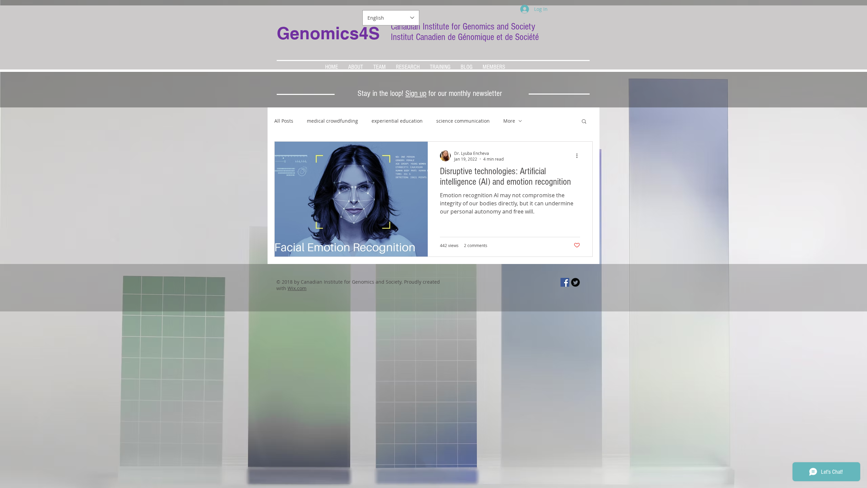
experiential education (397, 121)
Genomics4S (328, 33)
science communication (463, 121)
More (509, 121)
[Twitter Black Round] (575, 282)
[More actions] (579, 156)
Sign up (415, 93)
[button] (584, 121)
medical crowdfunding (332, 121)
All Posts (283, 121)
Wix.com (297, 288)
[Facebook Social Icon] (565, 282)
